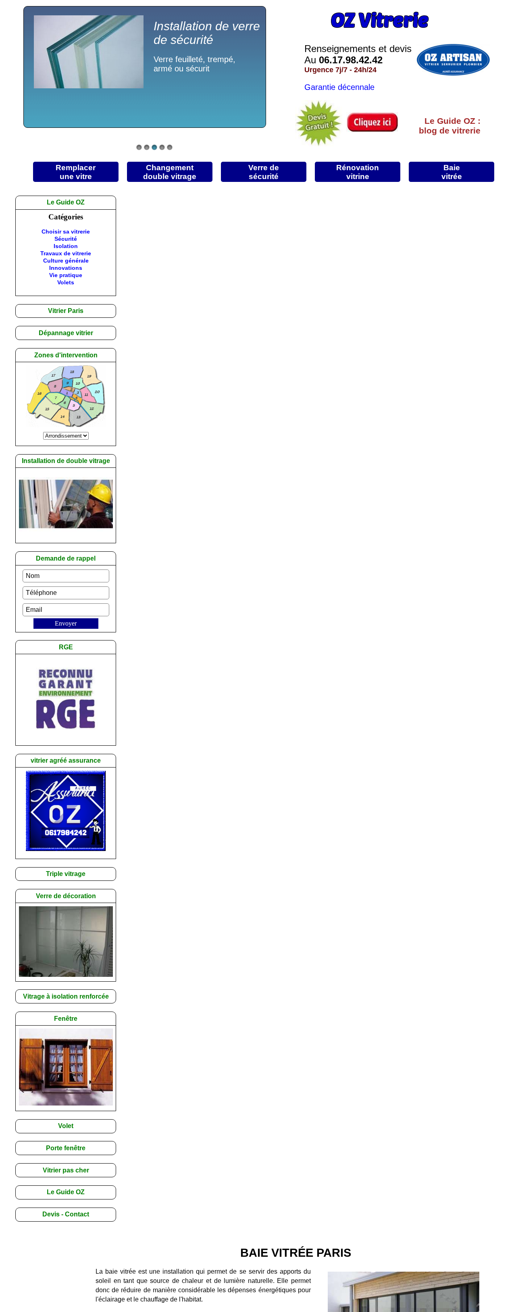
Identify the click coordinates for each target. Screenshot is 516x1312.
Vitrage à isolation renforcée (66, 996)
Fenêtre (65, 1018)
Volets (65, 282)
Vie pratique (65, 275)
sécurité (263, 171)
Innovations (65, 268)
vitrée (451, 171)
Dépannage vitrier (66, 333)
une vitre (76, 171)
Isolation (66, 246)
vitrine (357, 171)
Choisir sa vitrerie (66, 231)
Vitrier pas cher (66, 1170)
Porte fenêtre (65, 1148)
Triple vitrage (65, 873)
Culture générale (66, 260)
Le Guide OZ (66, 1192)
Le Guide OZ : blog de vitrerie (450, 125)
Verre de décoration (66, 896)
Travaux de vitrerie (65, 253)
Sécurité (65, 239)
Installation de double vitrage (66, 460)
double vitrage (169, 171)
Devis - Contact (65, 1214)
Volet (65, 1125)
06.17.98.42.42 (351, 59)
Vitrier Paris (65, 310)
